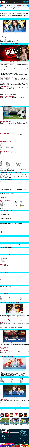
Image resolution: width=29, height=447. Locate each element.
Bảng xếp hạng (13, 2)
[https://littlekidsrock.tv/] (2, 2)
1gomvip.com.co (8, 403)
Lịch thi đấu (17, 2)
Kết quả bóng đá (8, 2)
